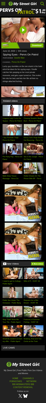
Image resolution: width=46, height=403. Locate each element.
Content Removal (23, 387)
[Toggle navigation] (3, 3)
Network (31, 381)
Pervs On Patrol (18, 62)
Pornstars (16, 381)
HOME (15, 378)
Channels (28, 378)
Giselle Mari (19, 58)
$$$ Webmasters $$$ (23, 384)
